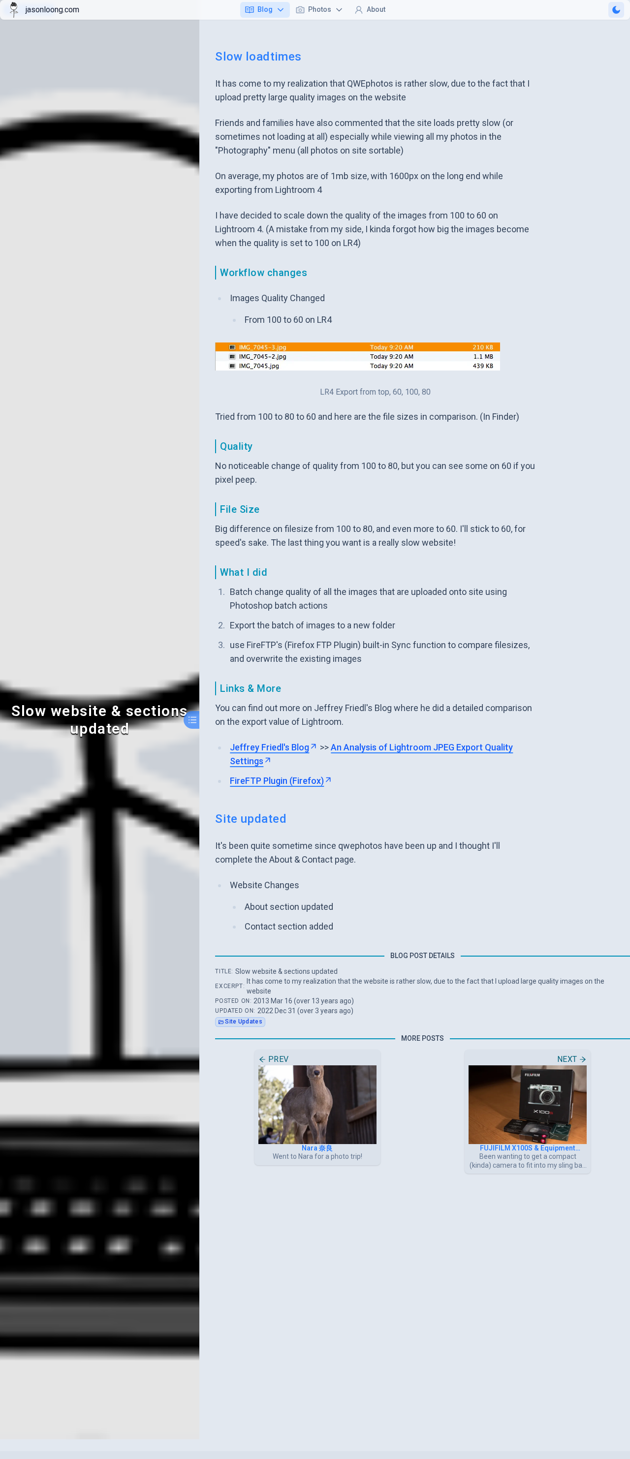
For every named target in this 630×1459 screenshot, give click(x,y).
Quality (236, 446)
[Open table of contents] (192, 720)
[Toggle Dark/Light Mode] (616, 10)
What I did (243, 572)
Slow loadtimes (258, 56)
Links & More (250, 688)
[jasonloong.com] (14, 10)
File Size (240, 509)
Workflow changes (263, 273)
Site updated (250, 819)
